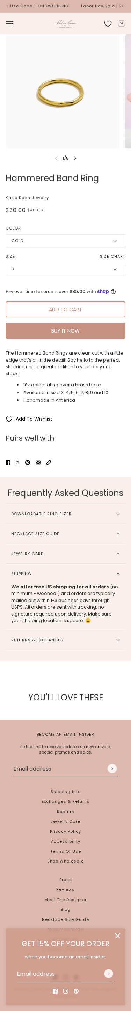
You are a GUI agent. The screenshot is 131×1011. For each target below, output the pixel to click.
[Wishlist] (108, 23)
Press (65, 879)
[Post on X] (17, 462)
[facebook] (55, 991)
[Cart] (121, 23)
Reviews (65, 889)
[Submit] (108, 973)
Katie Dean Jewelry (27, 198)
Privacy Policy (65, 831)
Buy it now (65, 330)
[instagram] (65, 991)
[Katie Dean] (65, 23)
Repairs (65, 811)
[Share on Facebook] (8, 462)
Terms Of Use (65, 851)
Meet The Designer (65, 899)
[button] (48, 462)
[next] (75, 158)
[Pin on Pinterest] (27, 462)
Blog (66, 909)
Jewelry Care (65, 821)
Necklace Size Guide (65, 919)
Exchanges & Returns (66, 801)
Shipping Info (66, 791)
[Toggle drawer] (9, 23)
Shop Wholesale (65, 861)
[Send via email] (38, 462)
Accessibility (65, 841)
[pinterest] (76, 991)
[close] (117, 935)
